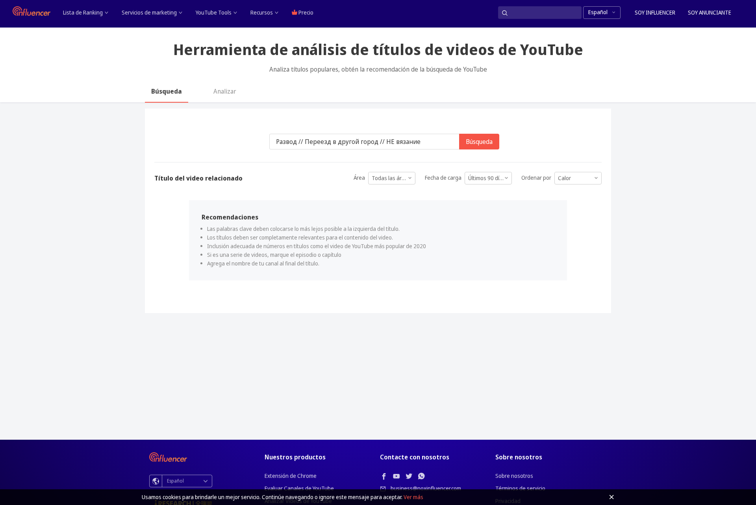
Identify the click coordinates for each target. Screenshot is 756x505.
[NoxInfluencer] (31, 11)
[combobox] (392, 175)
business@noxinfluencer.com (426, 488)
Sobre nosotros (514, 475)
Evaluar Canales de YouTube (299, 488)
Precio (305, 12)
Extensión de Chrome (291, 475)
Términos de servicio (520, 488)
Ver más (413, 497)
